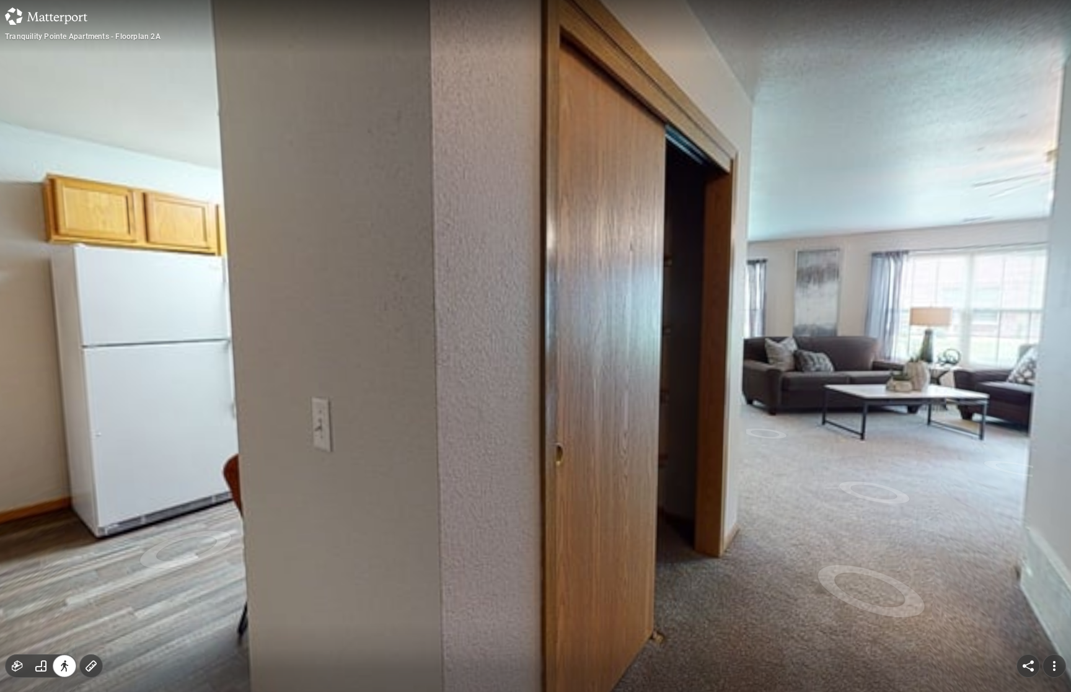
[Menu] (1054, 666)
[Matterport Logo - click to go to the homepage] (46, 16)
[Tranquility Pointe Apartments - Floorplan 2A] (535, 346)
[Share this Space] (1028, 666)
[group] (41, 666)
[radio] (17, 666)
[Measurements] (91, 666)
